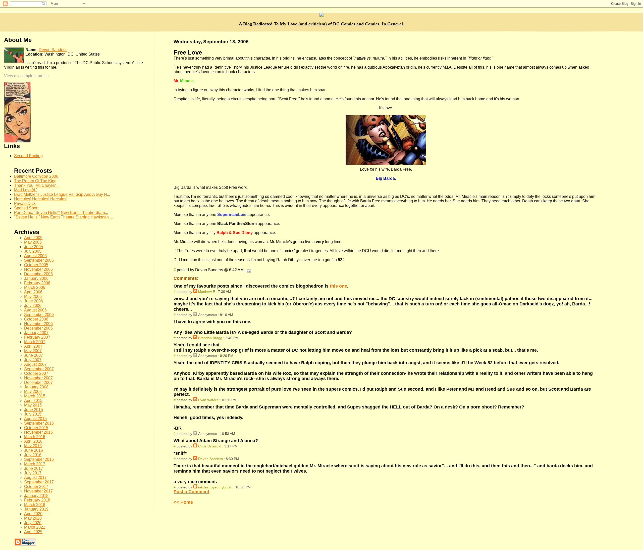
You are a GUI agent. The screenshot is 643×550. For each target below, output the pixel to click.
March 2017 (34, 464)
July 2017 (32, 473)
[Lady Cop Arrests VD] (17, 141)
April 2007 (33, 346)
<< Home (183, 502)
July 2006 (32, 305)
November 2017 (38, 491)
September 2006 (39, 314)
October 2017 (36, 486)
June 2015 (33, 409)
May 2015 (33, 405)
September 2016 (39, 459)
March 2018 (34, 504)
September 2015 (39, 423)
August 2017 (35, 477)
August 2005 (35, 256)
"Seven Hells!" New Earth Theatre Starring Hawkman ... (63, 217)
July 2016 (32, 455)
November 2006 (38, 324)
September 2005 (39, 260)
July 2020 (32, 523)
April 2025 (33, 532)
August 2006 (35, 310)
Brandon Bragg (210, 338)
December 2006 (38, 328)
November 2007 (38, 378)
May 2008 (33, 391)
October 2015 (36, 428)
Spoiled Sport (26, 208)
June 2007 (33, 355)
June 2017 (33, 468)
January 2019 (36, 509)
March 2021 (34, 527)
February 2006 (37, 283)
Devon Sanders (210, 459)
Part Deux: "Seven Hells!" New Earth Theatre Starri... (61, 212)
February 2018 (37, 500)
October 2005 (36, 265)
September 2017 (39, 482)
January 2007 (36, 333)
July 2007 (32, 360)
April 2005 (33, 238)
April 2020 (33, 514)
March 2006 (34, 287)
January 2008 (36, 387)
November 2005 (38, 269)
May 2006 (33, 296)
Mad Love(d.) (25, 190)
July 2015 (32, 414)
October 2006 (36, 319)
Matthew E (206, 292)
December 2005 (38, 274)
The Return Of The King (35, 181)
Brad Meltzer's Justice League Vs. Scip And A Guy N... (62, 194)
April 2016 (33, 441)
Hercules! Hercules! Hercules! (40, 199)
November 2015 (38, 432)
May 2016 (33, 446)
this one (338, 286)
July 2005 (32, 251)
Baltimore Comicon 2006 (36, 176)
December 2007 (38, 382)
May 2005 (33, 242)
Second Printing (28, 156)
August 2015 (35, 419)
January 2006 (36, 278)
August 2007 (35, 364)
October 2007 (36, 373)
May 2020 (33, 518)
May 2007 (33, 351)
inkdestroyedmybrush (215, 487)
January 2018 (36, 495)
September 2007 (39, 369)
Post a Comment (191, 491)
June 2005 (33, 247)
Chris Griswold (209, 446)
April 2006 (33, 292)
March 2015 (34, 396)
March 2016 (34, 437)
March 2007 (34, 342)
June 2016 (33, 450)
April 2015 (33, 400)
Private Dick (25, 203)
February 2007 (37, 337)
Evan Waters (208, 400)
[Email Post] (248, 270)
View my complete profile (26, 76)
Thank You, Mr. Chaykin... (37, 185)
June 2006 (33, 301)
